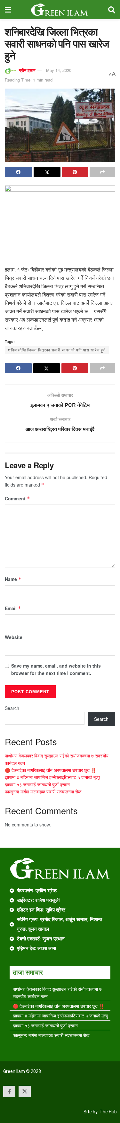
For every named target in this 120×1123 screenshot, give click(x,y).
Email (13, 608)
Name (13, 579)
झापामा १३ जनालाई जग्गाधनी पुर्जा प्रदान (37, 784)
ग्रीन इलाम (27, 70)
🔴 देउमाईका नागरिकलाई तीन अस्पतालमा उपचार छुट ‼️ (50, 770)
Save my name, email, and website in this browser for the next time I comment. (56, 669)
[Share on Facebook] (18, 172)
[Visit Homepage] (60, 9)
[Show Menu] (8, 9)
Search (12, 708)
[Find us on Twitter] (25, 1091)
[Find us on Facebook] (9, 1091)
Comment (17, 498)
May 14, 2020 (58, 70)
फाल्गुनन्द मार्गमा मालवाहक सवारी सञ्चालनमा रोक (43, 791)
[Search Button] (111, 9)
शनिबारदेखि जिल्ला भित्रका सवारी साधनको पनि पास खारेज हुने (57, 349)
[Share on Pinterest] (75, 172)
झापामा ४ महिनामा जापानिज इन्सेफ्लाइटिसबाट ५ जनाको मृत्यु (52, 777)
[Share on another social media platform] (103, 172)
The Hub (108, 1111)
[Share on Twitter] (47, 172)
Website (13, 637)
